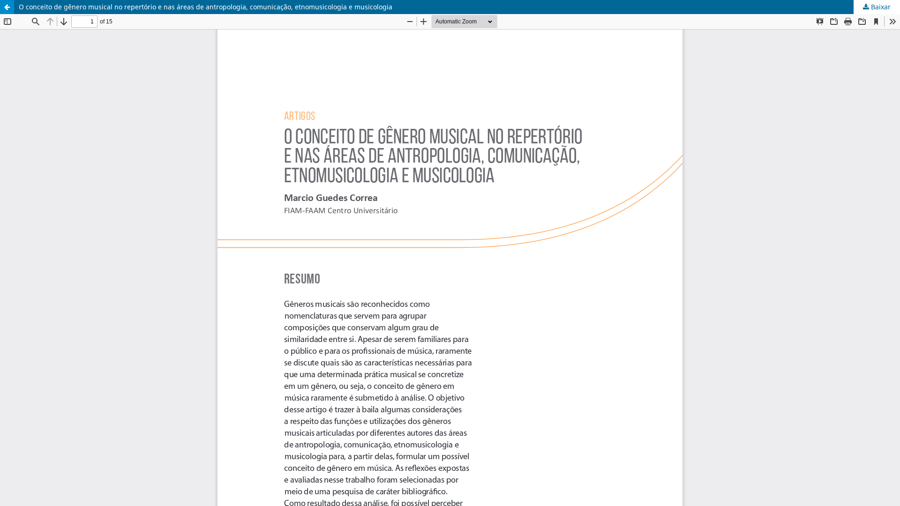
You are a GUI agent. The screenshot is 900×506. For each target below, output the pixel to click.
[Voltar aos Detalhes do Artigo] (7, 7)
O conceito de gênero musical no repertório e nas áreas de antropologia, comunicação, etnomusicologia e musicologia (205, 6)
